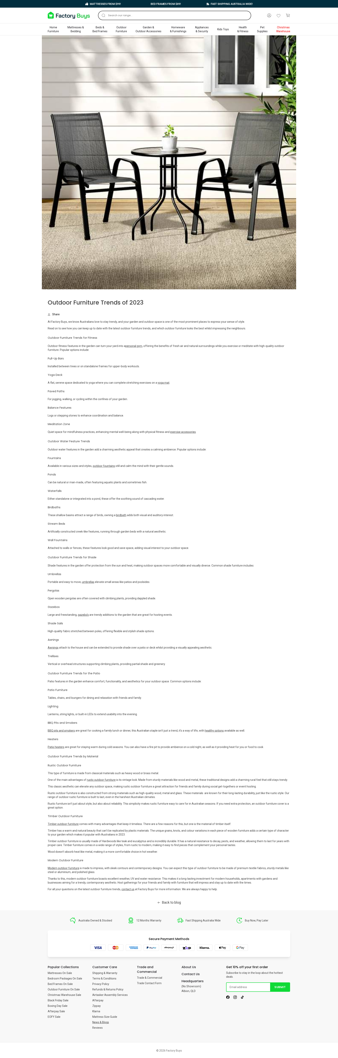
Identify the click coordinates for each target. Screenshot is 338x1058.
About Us (189, 967)
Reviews (97, 1027)
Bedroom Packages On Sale (65, 978)
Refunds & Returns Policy (107, 989)
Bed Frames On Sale (60, 984)
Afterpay (97, 1000)
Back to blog (171, 902)
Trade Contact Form (149, 983)
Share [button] (56, 314)
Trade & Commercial (149, 977)
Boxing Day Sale (57, 1005)
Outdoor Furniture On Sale (64, 989)
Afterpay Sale (56, 1011)
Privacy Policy (100, 984)
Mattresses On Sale (60, 973)
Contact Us (191, 974)
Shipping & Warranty (104, 973)
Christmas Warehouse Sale (64, 994)
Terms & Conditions (104, 978)
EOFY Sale (54, 1016)
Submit (280, 987)
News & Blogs (100, 1022)
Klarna (96, 1011)
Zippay (96, 1005)
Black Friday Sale (58, 1000)
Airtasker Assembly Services (110, 994)
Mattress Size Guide (104, 1016)
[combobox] (174, 15)
